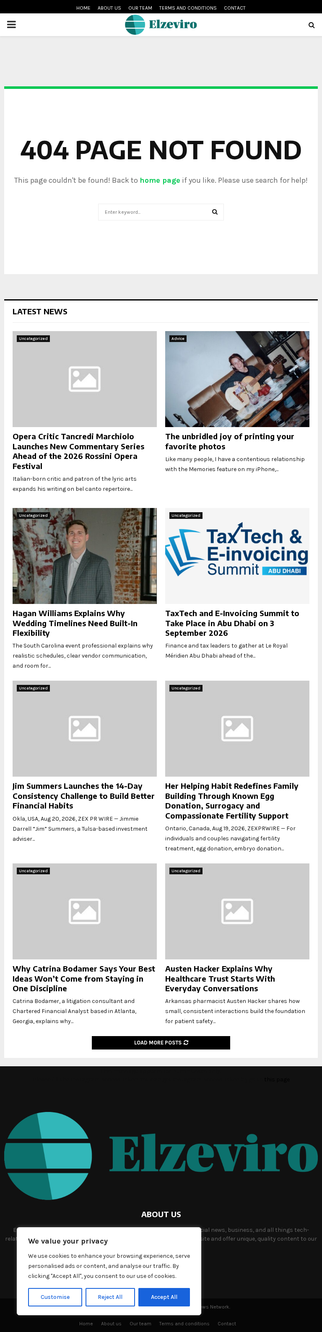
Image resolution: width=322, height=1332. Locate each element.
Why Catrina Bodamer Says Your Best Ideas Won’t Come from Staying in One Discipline (84, 978)
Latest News (40, 311)
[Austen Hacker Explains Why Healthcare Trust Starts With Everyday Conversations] (237, 911)
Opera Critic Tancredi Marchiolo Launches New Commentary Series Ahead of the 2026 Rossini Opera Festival (78, 450)
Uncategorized (33, 338)
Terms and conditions (188, 8)
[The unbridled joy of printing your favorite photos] (237, 379)
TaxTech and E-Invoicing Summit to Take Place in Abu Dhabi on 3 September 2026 (232, 622)
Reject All (110, 1297)
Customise (55, 1297)
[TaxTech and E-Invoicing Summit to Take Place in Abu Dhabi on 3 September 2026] (237, 556)
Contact (235, 8)
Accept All (164, 1297)
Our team (140, 8)
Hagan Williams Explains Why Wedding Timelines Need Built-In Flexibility (75, 622)
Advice (177, 338)
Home (83, 8)
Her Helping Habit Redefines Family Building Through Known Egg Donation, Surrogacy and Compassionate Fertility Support (232, 800)
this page (277, 1079)
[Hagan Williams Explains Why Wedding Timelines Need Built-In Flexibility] (85, 556)
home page (160, 180)
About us (109, 8)
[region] (109, 1271)
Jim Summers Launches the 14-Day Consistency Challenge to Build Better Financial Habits (84, 795)
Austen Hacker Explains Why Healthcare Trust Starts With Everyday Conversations (220, 978)
